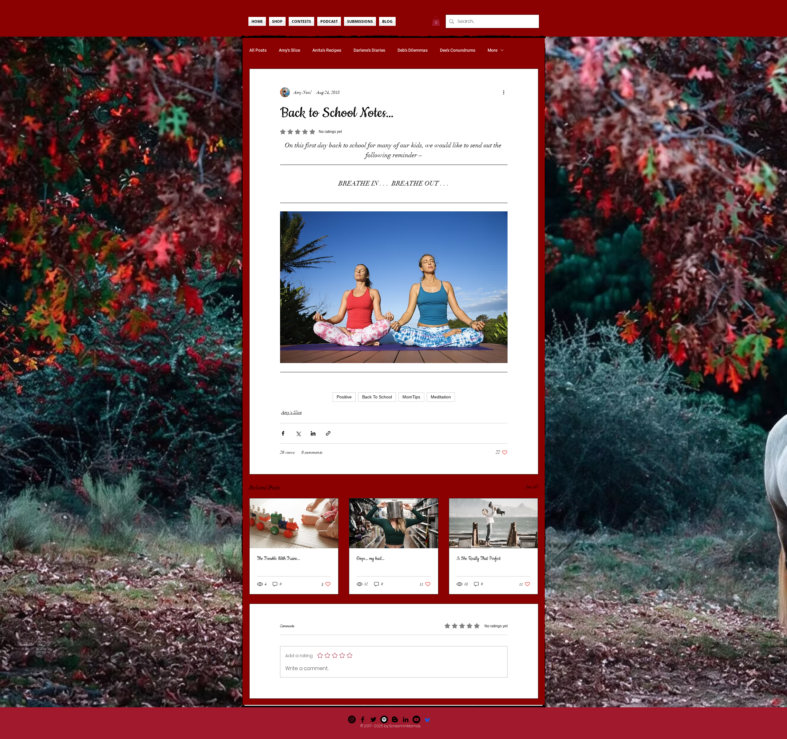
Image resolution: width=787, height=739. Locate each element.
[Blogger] (395, 719)
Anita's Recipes (326, 50)
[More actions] (504, 92)
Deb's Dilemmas (412, 50)
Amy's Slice (289, 50)
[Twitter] (373, 719)
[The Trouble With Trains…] (294, 523)
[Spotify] (384, 719)
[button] (436, 21)
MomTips (411, 396)
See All (532, 486)
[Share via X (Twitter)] (298, 433)
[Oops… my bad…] (393, 523)
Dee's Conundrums (457, 50)
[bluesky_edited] (427, 719)
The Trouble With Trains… (278, 559)
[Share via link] (328, 433)
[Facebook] (362, 719)
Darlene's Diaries (369, 50)
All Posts (258, 50)
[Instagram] (352, 719)
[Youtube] (416, 719)
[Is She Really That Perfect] (493, 523)
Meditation (441, 396)
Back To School (377, 396)
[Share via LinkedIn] (313, 433)
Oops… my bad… (370, 559)
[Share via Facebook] (283, 433)
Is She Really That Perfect (478, 559)
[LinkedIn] (405, 719)
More (492, 50)
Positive (344, 396)
